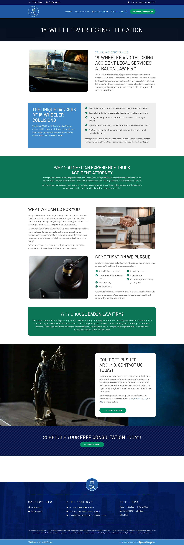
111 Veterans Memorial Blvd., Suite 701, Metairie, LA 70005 (88, 515)
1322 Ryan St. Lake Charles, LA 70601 (143, 2)
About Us (130, 507)
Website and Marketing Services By (129, 542)
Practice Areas (142, 507)
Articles (139, 511)
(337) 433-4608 (37, 2)
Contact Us (124, 515)
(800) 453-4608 (54, 2)
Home (122, 507)
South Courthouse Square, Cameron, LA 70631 (84, 511)
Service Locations (126, 511)
